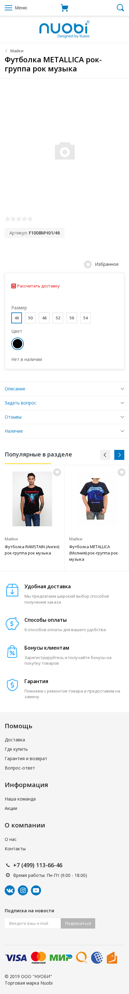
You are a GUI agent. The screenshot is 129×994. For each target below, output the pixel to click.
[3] (19, 218)
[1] (7, 218)
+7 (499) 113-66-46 (37, 865)
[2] (13, 218)
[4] (24, 218)
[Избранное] (57, 472)
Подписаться (78, 923)
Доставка (15, 740)
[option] (32, 518)
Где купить (16, 749)
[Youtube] (36, 890)
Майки (16, 51)
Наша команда (20, 799)
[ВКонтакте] (10, 890)
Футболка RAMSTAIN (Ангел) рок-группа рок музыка (32, 550)
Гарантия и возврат (26, 758)
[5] (30, 218)
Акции (11, 808)
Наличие (14, 431)
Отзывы (13, 417)
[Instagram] (23, 890)
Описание (15, 389)
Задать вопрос (20, 403)
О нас (11, 839)
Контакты (15, 849)
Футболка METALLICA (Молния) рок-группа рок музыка (93, 553)
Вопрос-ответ (20, 768)
